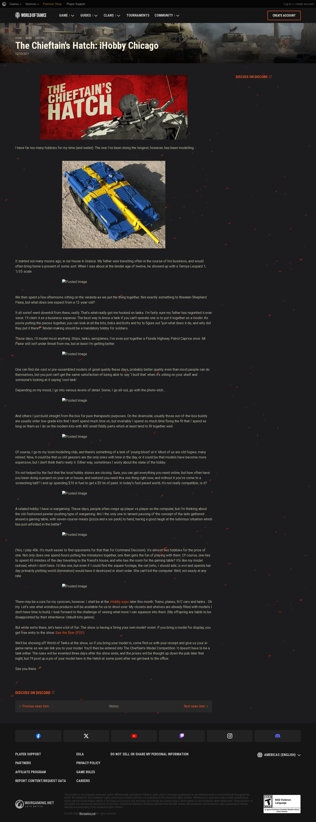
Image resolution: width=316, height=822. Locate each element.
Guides (85, 15)
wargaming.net (34, 804)
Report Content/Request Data (40, 781)
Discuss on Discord (251, 77)
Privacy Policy (88, 763)
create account (304, 4)
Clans (109, 15)
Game (63, 15)
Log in (287, 4)
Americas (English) (280, 755)
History (40, 38)
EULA (80, 754)
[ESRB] (282, 804)
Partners (23, 763)
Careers (83, 781)
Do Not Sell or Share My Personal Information (149, 754)
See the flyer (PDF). (70, 633)
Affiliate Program (30, 772)
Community (164, 15)
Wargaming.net (87, 813)
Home (18, 38)
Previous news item (35, 706)
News (29, 38)
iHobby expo (119, 602)
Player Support (28, 754)
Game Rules (85, 772)
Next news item (194, 706)
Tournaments (137, 15)
